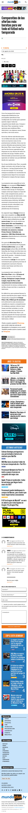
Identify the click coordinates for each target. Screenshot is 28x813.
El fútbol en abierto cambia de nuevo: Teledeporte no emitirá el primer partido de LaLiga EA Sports (18, 670)
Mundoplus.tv (11, 337)
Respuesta (9, 546)
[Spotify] (15, 790)
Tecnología (8, 726)
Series (4, 458)
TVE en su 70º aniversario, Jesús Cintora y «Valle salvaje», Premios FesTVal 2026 (16, 369)
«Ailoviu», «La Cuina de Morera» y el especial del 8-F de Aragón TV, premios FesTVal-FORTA (18, 381)
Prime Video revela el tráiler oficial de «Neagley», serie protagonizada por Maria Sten (17, 685)
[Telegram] (13, 65)
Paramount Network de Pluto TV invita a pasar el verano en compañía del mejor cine (13, 472)
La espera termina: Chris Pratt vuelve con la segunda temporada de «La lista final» (17, 643)
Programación (10, 728)
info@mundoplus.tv (19, 807)
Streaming (5, 487)
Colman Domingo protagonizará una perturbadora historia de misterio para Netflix (13, 454)
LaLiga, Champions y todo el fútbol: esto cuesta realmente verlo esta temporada (18, 404)
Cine (3, 476)
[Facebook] (3, 65)
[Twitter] (8, 790)
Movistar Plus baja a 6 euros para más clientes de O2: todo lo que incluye (18, 415)
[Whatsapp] (21, 790)
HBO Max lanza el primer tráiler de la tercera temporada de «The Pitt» (14, 463)
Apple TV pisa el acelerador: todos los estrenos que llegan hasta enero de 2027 (13, 482)
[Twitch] (6, 790)
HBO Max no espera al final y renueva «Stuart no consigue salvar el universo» (18, 656)
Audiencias (8, 730)
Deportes (5, 507)
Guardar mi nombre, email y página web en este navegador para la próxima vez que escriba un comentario (14, 606)
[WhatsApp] (10, 65)
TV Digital (5, 497)
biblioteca (8, 734)
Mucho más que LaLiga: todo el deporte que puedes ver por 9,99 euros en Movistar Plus (17, 699)
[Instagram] (2, 790)
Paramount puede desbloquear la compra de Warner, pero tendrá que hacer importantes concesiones (18, 393)
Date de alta (6, 778)
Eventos (7, 732)
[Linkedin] (17, 790)
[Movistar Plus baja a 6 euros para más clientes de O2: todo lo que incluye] (5, 414)
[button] (2, 2)
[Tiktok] (4, 790)
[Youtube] (13, 790)
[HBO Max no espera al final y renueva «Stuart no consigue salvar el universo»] (6, 656)
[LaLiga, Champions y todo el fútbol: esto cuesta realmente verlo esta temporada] (5, 404)
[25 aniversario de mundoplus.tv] (14, 797)
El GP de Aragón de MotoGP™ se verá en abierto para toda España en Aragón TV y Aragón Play (14, 502)
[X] (6, 65)
